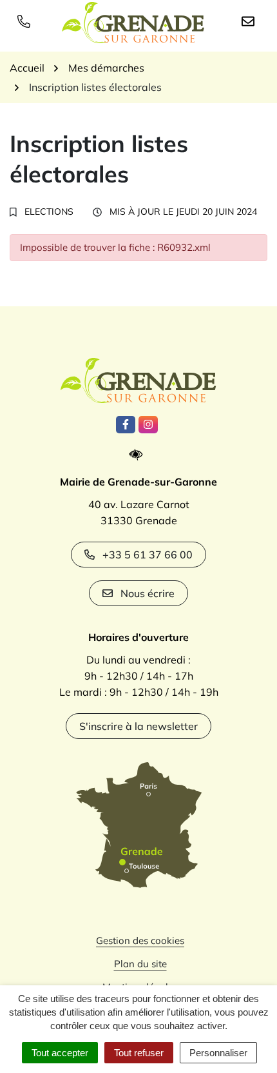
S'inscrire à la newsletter (138, 726)
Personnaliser (218, 1052)
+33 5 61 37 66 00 (147, 554)
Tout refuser (139, 1052)
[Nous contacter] (250, 20)
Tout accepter (60, 1052)
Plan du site (140, 964)
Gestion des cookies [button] (140, 940)
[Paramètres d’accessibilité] (139, 455)
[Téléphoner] (26, 20)
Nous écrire (147, 593)
